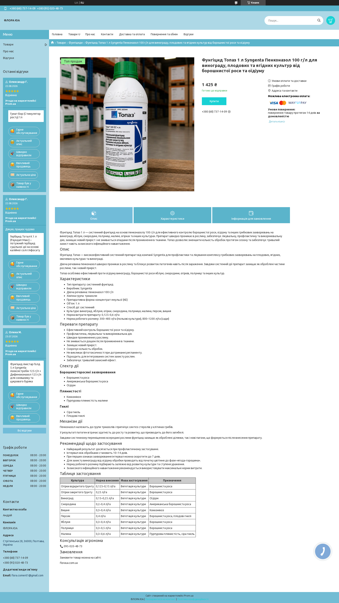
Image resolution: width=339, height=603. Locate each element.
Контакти (107, 34)
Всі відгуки (25, 430)
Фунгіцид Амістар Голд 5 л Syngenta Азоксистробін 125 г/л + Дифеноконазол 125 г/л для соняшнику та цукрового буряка (25, 373)
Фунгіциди (76, 42)
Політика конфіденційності (193, 599)
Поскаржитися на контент (160, 599)
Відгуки (188, 34)
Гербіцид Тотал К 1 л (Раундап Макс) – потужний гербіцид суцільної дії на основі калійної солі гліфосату (25, 243)
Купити (214, 101)
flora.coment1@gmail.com (27, 575)
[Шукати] (318, 20)
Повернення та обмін (164, 34)
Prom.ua (188, 595)
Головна (57, 34)
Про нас (90, 34)
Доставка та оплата (132, 34)
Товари (72, 34)
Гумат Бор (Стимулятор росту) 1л (25, 115)
